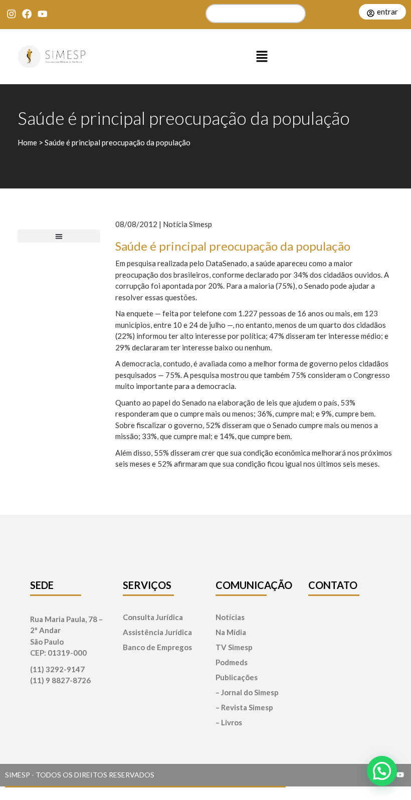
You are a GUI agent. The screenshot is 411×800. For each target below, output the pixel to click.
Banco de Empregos (157, 647)
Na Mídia (231, 632)
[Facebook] (27, 14)
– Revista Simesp (244, 707)
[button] (262, 56)
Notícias (230, 617)
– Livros (229, 722)
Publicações (237, 677)
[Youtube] (42, 14)
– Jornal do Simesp (247, 692)
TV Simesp (234, 647)
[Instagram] (11, 14)
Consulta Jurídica (153, 617)
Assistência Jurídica (157, 632)
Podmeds (232, 662)
